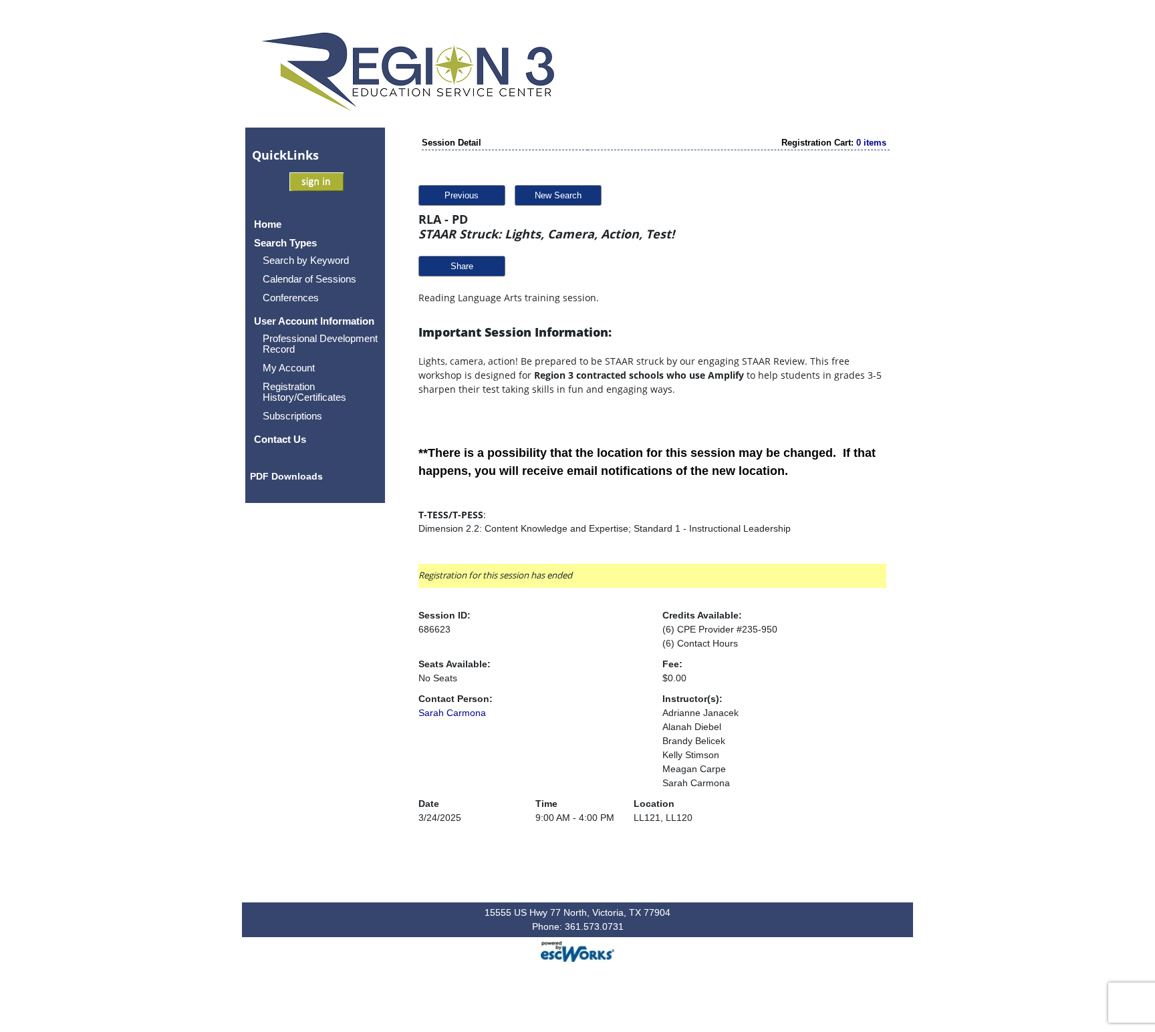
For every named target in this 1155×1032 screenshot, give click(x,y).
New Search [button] (558, 195)
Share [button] (462, 266)
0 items (871, 143)
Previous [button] (461, 195)
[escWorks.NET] (577, 950)
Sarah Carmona (452, 712)
